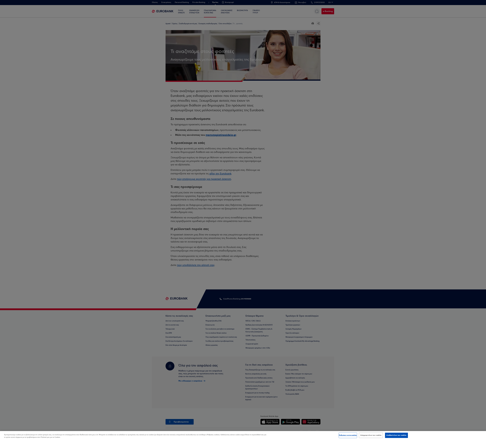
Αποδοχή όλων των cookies (396, 435)
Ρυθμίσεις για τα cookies (348, 435)
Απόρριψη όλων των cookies (370, 435)
